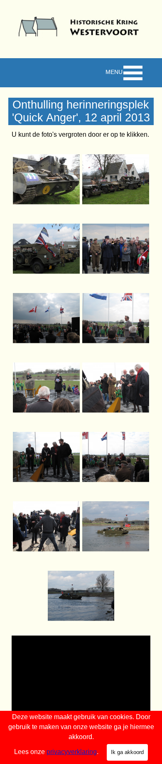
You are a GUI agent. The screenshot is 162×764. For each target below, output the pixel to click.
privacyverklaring (72, 751)
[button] (46, 179)
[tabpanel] (81, 135)
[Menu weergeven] (132, 72)
